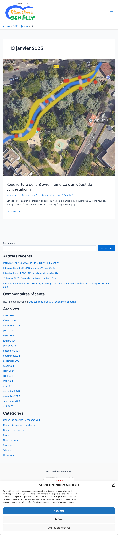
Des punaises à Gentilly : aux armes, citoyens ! (53, 301)
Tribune (7, 450)
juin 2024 (8, 376)
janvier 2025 (9, 345)
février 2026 (9, 320)
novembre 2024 (11, 355)
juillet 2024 (8, 370)
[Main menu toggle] (111, 11)
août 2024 (8, 366)
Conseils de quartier (13, 430)
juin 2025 (8, 330)
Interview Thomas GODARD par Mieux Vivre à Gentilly (31, 262)
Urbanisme (8, 455)
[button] (113, 484)
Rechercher (9, 243)
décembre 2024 (11, 350)
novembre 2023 (11, 396)
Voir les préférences (59, 527)
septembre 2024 (11, 360)
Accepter (59, 510)
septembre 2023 (11, 401)
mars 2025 (8, 335)
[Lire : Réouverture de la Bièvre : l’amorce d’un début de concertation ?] (59, 117)
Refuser (59, 519)
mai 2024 (8, 381)
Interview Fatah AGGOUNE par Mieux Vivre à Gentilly (30, 273)
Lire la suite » (13, 211)
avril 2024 (8, 386)
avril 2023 (8, 406)
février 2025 (9, 340)
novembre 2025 (11, 325)
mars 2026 (8, 315)
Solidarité (8, 445)
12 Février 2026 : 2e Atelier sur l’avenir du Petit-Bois (29, 278)
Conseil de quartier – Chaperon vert (21, 420)
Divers (6, 435)
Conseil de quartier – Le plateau (19, 425)
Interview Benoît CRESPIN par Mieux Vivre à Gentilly (30, 268)
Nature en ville (10, 440)
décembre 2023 (11, 391)
